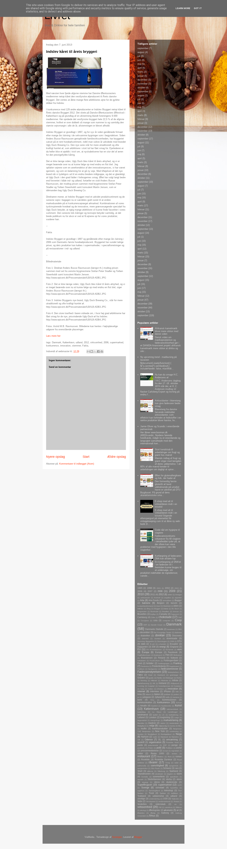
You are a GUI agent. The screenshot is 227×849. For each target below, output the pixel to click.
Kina (152, 700)
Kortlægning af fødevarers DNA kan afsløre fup (168, 557)
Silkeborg (161, 771)
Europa (145, 652)
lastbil (155, 715)
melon (162, 723)
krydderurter (166, 706)
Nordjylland (152, 734)
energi (162, 646)
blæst (166, 609)
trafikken (174, 793)
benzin (174, 603)
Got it (198, 8)
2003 (177, 588)
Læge (176, 717)
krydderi (154, 706)
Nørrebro (175, 737)
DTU (179, 641)
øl (178, 810)
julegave (147, 697)
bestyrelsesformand (145, 606)
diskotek (145, 639)
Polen (150, 748)
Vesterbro (142, 804)
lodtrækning (173, 715)
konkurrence (163, 702)
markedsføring (171, 720)
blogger (157, 609)
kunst (178, 705)
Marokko (140, 723)
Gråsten (141, 677)
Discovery (177, 635)
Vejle (139, 801)
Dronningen (162, 641)
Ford (139, 663)
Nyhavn (145, 737)
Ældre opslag (116, 456)
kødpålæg (141, 712)
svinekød (160, 787)
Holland (162, 683)
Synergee (117, 837)
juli (138, 56)
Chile (153, 617)
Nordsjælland (166, 734)
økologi (143, 810)
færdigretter (152, 669)
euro (179, 649)
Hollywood (175, 683)
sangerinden (142, 768)
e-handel (162, 644)
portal (179, 748)
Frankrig (177, 663)
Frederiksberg (159, 666)
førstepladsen (173, 672)
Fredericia (145, 666)
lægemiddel (142, 720)
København (151, 708)
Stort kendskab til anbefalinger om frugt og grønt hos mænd (167, 452)
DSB (172, 641)
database (171, 629)
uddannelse (158, 796)
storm (179, 779)
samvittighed (157, 765)
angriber (167, 598)
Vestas (176, 801)
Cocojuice (145, 621)
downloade (172, 638)
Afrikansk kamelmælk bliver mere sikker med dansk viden (166, 331)
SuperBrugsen (144, 784)
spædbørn (174, 777)
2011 (152, 594)
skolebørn (159, 774)
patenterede (153, 745)
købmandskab (172, 709)
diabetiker (145, 635)
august (140, 52)
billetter (140, 609)
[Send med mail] (88, 351)
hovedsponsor (164, 686)
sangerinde (173, 766)
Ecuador (174, 644)
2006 (139, 591)
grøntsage (174, 675)
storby (169, 779)
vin (175, 804)
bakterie (146, 603)
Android (157, 598)
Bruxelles (141, 614)
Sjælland (173, 771)
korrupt (179, 703)
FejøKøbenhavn (144, 655)
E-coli (152, 644)
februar (141, 119)
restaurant (143, 756)
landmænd (142, 714)
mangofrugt (155, 720)
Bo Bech (175, 609)
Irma (139, 694)
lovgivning (165, 717)
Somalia (144, 777)
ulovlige (141, 798)
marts (140, 71)
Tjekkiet (163, 793)
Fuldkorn (141, 669)
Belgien (160, 603)
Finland (161, 658)
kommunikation (144, 702)
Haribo (159, 678)
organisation (155, 742)
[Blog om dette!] (91, 351)
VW (160, 807)
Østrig (153, 813)
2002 (167, 588)
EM (153, 647)
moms (172, 726)
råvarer (153, 762)
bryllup (153, 614)
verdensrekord (164, 801)
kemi (139, 700)
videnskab (160, 804)
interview (154, 691)
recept (165, 751)
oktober (141, 87)
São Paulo (155, 768)
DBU (180, 629)
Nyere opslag (55, 456)
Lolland (141, 717)
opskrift (140, 742)
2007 (150, 591)
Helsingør (169, 678)
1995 (139, 588)
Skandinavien (144, 774)
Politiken (169, 748)
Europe (158, 652)
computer (166, 621)
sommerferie (159, 776)
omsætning (172, 739)
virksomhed (144, 806)
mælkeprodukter (160, 728)
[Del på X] (95, 351)
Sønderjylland (154, 791)
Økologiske (154, 810)
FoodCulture (155, 661)
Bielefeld (167, 606)
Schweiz (167, 768)
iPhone (167, 691)
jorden (176, 694)
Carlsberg (142, 617)
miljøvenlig (163, 726)
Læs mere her (53, 336)
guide (151, 678)
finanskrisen (147, 658)
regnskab (175, 751)
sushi (180, 785)
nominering (174, 731)
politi (159, 747)
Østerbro (141, 813)
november (142, 83)
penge (174, 745)
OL (159, 739)
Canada (163, 614)
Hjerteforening (143, 683)
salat (176, 763)
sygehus (140, 791)
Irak (177, 692)
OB (138, 740)
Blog (149, 609)
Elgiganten (142, 647)
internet (141, 691)
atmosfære (167, 600)
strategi (145, 782)
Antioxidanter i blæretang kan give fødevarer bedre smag (168, 403)
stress (157, 782)
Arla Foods (153, 600)
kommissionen (169, 700)
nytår (155, 737)
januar (140, 76)
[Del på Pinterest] (102, 351)
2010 (140, 594)
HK (154, 683)
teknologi (168, 790)
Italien (157, 694)
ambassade (145, 598)
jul (138, 697)
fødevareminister (169, 668)
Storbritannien (154, 779)
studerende (171, 782)
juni (139, 60)
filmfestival (177, 655)
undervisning (154, 799)
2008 (159, 591)
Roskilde (145, 759)
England (174, 647)
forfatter (150, 663)
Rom (169, 757)
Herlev (179, 678)
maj (139, 64)
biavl (158, 606)
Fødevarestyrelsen (149, 671)
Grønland (161, 675)
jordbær (167, 694)
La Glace (156, 712)
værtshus (168, 807)
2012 (161, 594)
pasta (140, 745)
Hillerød (154, 680)
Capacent (175, 614)
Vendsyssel (150, 801)
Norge (179, 734)
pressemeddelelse (150, 750)
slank (179, 774)
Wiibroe (179, 807)
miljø (151, 725)
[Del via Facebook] (98, 351)
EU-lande (169, 650)
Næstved (164, 737)
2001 (159, 588)
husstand (178, 686)
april (139, 68)
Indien (150, 689)
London (152, 717)
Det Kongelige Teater (162, 632)
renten (174, 754)
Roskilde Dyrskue (163, 759)
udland (173, 796)
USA (165, 798)
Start (86, 456)
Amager (178, 595)
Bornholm (154, 611)
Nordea (140, 734)
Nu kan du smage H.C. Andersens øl (166, 376)
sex (177, 768)
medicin (152, 723)
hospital (151, 686)
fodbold (174, 658)
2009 (172, 591)
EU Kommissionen (154, 650)
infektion (160, 689)
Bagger (178, 600)
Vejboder (175, 799)
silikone (150, 771)
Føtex (140, 675)
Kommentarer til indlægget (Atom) (76, 463)
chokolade (165, 617)
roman (179, 756)
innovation (173, 688)
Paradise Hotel (172, 742)
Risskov (160, 757)
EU (139, 649)
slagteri (170, 774)
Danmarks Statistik (154, 629)
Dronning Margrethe (145, 641)
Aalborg (165, 813)
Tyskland (141, 796)
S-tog (167, 763)
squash (140, 779)
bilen (176, 606)
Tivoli (151, 793)
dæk (143, 644)
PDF (165, 745)
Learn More (183, 8)
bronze (176, 611)
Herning (143, 680)
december (142, 79)
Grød (150, 675)
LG (163, 715)
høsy (142, 689)
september (142, 48)
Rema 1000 (157, 753)
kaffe (168, 697)
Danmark (174, 624)
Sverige (145, 787)
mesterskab (174, 723)
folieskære (141, 661)
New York (160, 731)
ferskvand (158, 655)
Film (167, 655)
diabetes (178, 632)
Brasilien (165, 611)
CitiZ (180, 617)
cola (155, 620)
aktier (170, 595)
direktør (160, 635)
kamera (176, 697)
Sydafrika (174, 788)
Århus (152, 815)
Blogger (138, 837)
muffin (144, 728)
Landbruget (173, 712)
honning (140, 686)
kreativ (143, 705)
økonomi (168, 810)
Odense (149, 739)
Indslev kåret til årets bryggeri (71, 52)
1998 (149, 588)
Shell (139, 771)
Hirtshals (164, 680)
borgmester (142, 611)
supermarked (164, 784)
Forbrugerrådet (171, 660)
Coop (178, 620)
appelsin (178, 598)
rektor (140, 753)
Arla (142, 600)
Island (148, 694)
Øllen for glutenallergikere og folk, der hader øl (168, 477)
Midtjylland (141, 726)
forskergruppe (164, 663)
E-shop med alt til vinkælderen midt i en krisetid (166, 504)
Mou (180, 726)
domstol (157, 639)
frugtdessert (174, 666)
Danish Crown (157, 625)
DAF (145, 625)
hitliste (175, 680)
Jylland (158, 697)
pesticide (141, 748)
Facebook (173, 652)
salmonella (141, 766)
